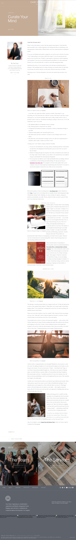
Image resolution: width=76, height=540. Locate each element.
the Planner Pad (53, 191)
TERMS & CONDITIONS (21, 535)
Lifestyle (11, 12)
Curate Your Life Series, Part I (48, 422)
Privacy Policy (30, 535)
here (31, 193)
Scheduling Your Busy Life (36, 162)
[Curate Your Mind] (57, 18)
